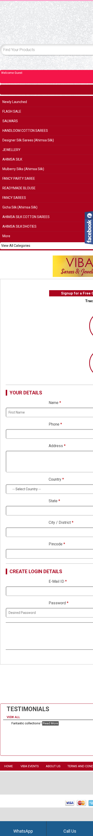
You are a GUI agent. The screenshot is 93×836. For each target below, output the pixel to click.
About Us (53, 766)
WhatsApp (23, 831)
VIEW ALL (14, 717)
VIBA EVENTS (30, 766)
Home (8, 766)
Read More (50, 723)
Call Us (69, 831)
